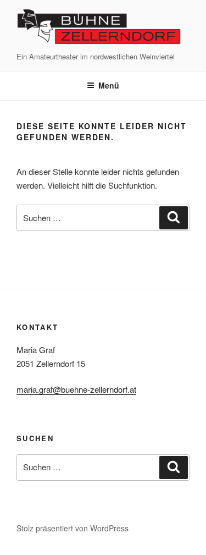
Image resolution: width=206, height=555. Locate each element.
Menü (108, 85)
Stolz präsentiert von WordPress (72, 528)
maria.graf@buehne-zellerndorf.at (76, 389)
